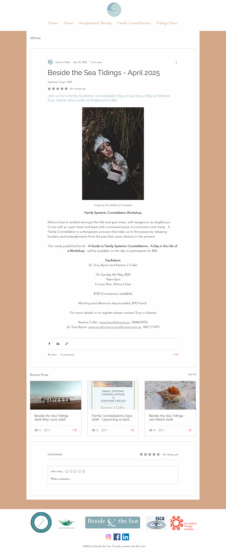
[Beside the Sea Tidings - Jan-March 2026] (170, 395)
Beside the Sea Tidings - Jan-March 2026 (167, 417)
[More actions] (176, 62)
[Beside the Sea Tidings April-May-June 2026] (55, 395)
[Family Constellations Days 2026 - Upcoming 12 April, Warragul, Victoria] (113, 395)
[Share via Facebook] (49, 343)
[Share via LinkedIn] (58, 343)
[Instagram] (108, 536)
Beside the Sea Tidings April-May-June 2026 (51, 417)
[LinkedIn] (125, 536)
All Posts (35, 38)
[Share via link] (66, 343)
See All (192, 374)
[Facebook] (117, 536)
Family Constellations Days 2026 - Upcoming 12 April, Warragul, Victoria (112, 417)
